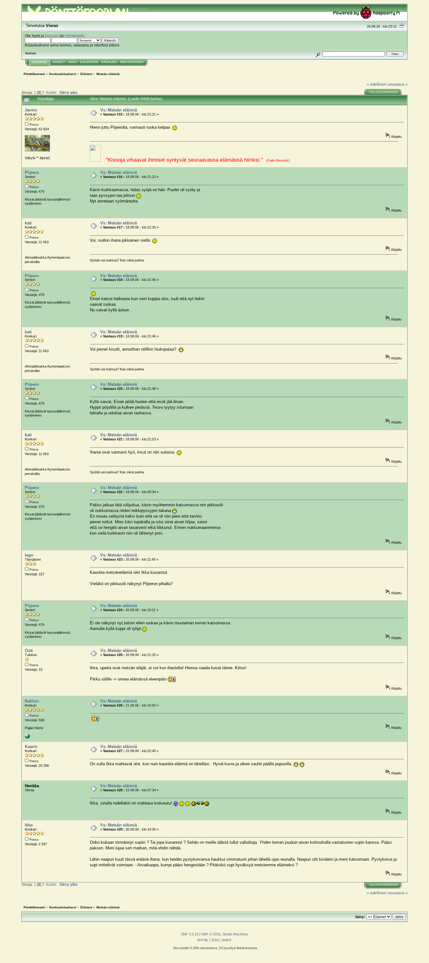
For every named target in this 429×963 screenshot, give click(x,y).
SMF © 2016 (210, 934)
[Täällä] (27, 737)
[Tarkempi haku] (318, 54)
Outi (29, 650)
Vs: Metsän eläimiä (118, 110)
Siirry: (360, 917)
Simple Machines (235, 934)
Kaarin (31, 746)
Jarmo (31, 110)
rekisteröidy (74, 36)
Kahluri (32, 701)
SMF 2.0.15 (189, 934)
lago (29, 555)
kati (28, 223)
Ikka (29, 825)
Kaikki (51, 92)
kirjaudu (52, 36)
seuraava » (398, 84)
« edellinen (376, 84)
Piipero (32, 172)
